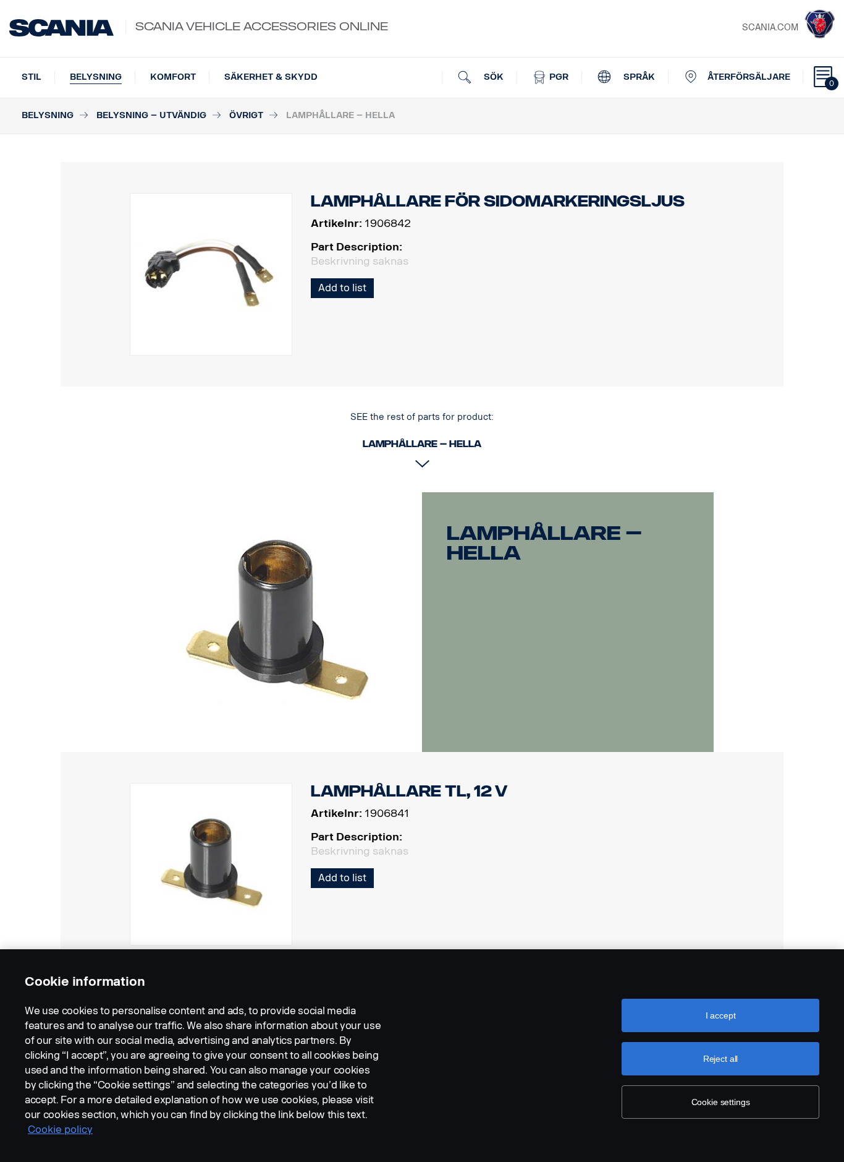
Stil (31, 77)
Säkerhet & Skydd (271, 77)
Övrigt (246, 115)
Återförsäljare (748, 77)
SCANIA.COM (770, 27)
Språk (638, 77)
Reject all (720, 1059)
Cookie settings (720, 1102)
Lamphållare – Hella (544, 543)
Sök (492, 77)
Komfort (173, 77)
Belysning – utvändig (151, 115)
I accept (721, 1015)
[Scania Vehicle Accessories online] (61, 28)
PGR (557, 77)
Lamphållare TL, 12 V (409, 791)
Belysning (96, 77)
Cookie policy (60, 1129)
